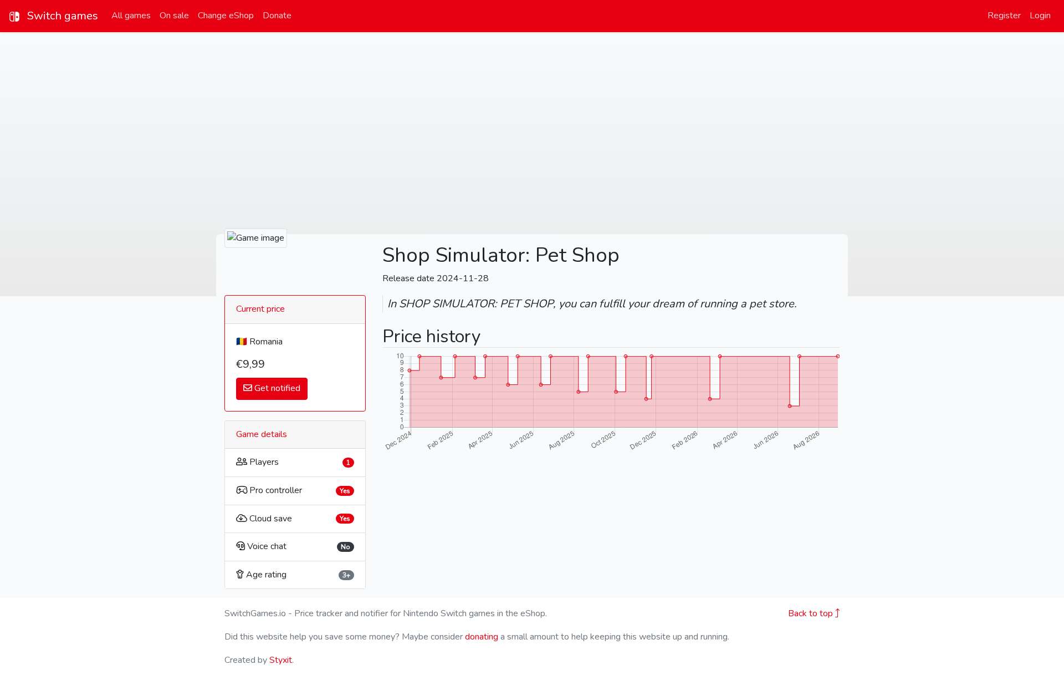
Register (1004, 15)
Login (1040, 15)
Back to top (811, 613)
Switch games (61, 15)
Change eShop (226, 15)
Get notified (276, 388)
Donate (277, 15)
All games (131, 15)
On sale (174, 15)
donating (481, 637)
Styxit (280, 660)
